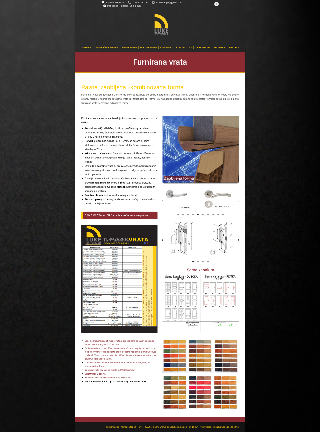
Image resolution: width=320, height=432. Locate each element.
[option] (181, 199)
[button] (162, 200)
